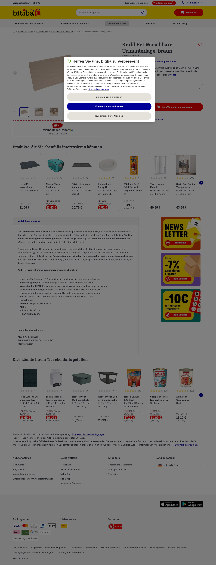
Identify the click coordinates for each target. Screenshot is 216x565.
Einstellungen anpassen (109, 97)
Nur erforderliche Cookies (109, 116)
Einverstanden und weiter (109, 106)
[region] (109, 89)
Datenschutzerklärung (99, 89)
